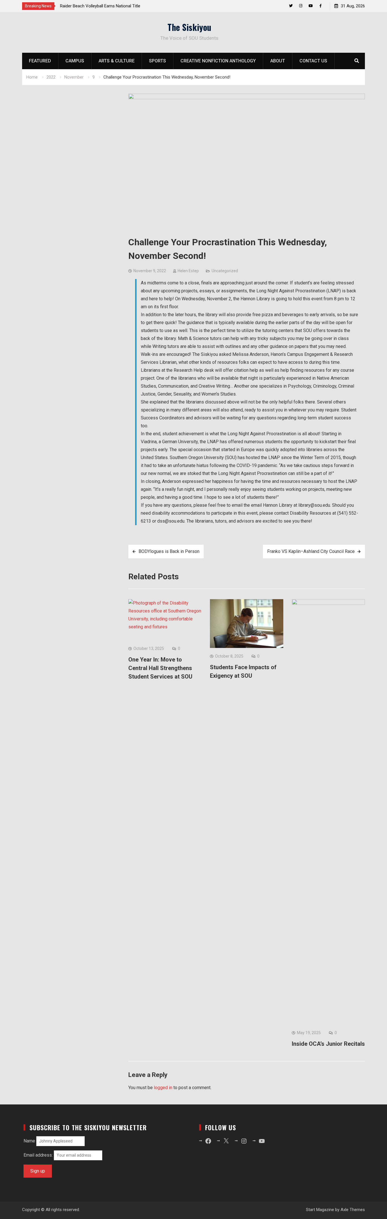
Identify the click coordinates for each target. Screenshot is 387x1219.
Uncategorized (225, 271)
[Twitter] (291, 6)
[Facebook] (321, 6)
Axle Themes (353, 1209)
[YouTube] (311, 6)
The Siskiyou (189, 27)
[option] (111, 6)
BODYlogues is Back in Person (169, 551)
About (277, 61)
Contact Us (313, 61)
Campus (74, 61)
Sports (157, 61)
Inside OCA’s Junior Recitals (328, 1043)
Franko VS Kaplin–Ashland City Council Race (311, 551)
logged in (163, 1087)
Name (29, 1141)
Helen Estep (188, 271)
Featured (40, 61)
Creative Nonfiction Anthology (218, 61)
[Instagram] (301, 6)
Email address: (39, 1155)
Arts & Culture (117, 61)
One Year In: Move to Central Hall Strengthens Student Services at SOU (160, 668)
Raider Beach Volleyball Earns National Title (100, 6)
